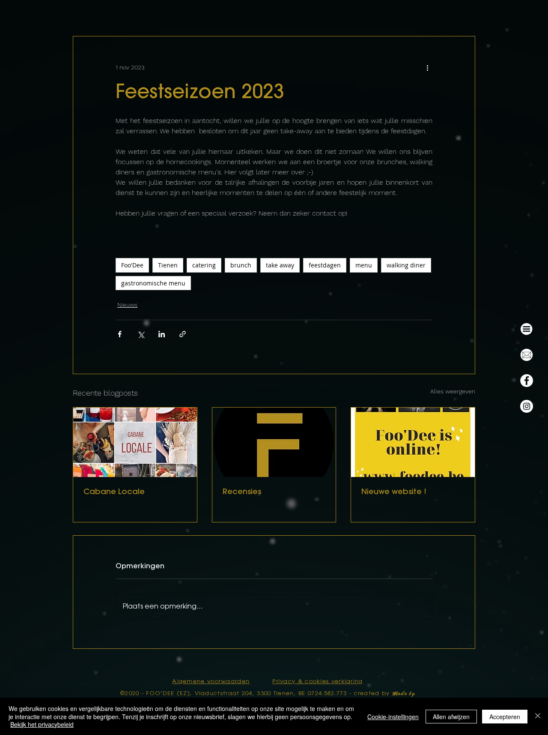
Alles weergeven (452, 391)
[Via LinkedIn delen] (162, 334)
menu (363, 265)
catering (204, 265)
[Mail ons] (526, 354)
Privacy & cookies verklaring (317, 681)
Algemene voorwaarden (211, 681)
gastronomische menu (153, 283)
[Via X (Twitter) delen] (141, 334)
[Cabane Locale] (135, 442)
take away (280, 265)
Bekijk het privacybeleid (42, 724)
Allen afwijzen (451, 716)
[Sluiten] (538, 716)
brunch (240, 265)
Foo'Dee (132, 265)
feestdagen (325, 265)
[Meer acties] (427, 67)
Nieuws (127, 304)
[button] (526, 329)
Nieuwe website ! (393, 492)
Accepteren (504, 716)
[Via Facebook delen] (120, 334)
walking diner (406, 265)
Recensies (242, 492)
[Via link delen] (183, 334)
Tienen (168, 265)
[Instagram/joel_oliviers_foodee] (526, 406)
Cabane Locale (114, 492)
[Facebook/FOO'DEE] (526, 380)
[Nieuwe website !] (413, 442)
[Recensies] (274, 442)
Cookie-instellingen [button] (393, 716)
